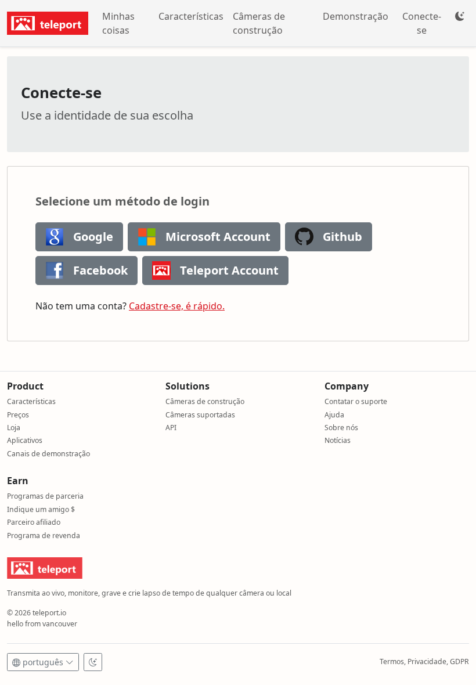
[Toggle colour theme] (459, 16)
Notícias (337, 440)
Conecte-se (421, 23)
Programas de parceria (45, 496)
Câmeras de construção (259, 23)
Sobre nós (341, 427)
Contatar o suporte (355, 401)
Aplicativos (24, 440)
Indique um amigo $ (41, 509)
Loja (13, 427)
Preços (18, 415)
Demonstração (355, 16)
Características (190, 16)
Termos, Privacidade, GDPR (424, 661)
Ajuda (334, 415)
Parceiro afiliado (33, 522)
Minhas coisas (118, 23)
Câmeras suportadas (200, 415)
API (170, 427)
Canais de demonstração (48, 454)
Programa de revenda (43, 535)
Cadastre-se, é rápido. (177, 306)
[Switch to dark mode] (93, 662)
